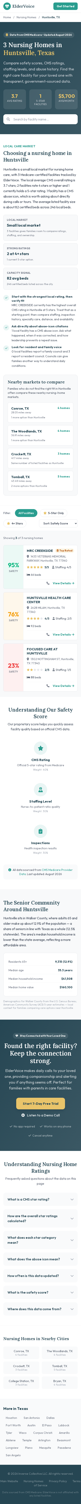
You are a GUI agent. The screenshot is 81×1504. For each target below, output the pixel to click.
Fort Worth (13, 1425)
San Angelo (13, 1455)
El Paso (47, 1425)
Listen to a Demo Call (43, 1115)
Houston (11, 1418)
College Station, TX (21, 1382)
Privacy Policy (58, 1481)
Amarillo (64, 1433)
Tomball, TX (59, 1367)
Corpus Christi (42, 1433)
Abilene (11, 1440)
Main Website (9, 1481)
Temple (27, 1440)
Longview (12, 1448)
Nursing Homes (26, 17)
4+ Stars (17, 523)
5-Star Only (56, 513)
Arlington (44, 1440)
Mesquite (45, 1448)
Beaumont (64, 1440)
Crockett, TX (21, 1367)
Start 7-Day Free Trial (40, 1103)
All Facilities (26, 513)
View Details (62, 583)
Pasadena (64, 1448)
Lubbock (63, 1425)
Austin (31, 1425)
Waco (23, 1433)
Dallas (51, 1418)
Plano (29, 1448)
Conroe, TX (21, 1352)
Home (7, 17)
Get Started (65, 6)
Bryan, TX (59, 1382)
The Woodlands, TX (60, 1352)
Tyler (9, 1433)
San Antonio (32, 1418)
